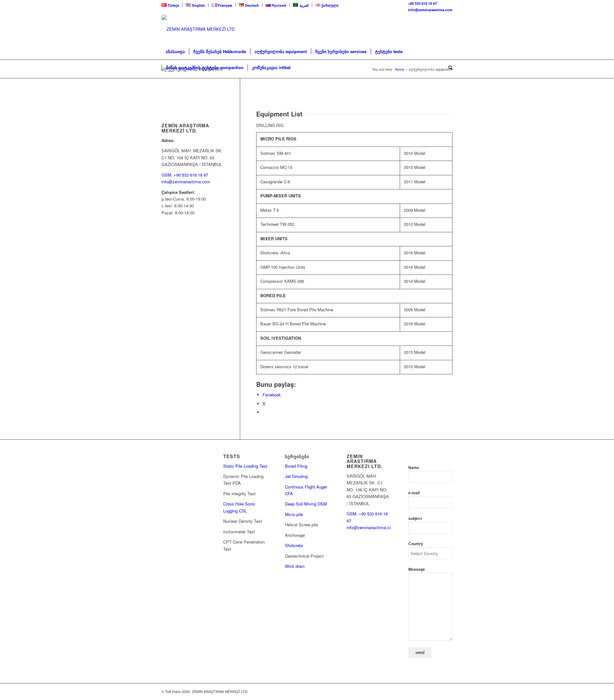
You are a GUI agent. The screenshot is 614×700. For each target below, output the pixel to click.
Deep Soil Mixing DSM (306, 504)
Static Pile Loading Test (245, 466)
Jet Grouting (296, 476)
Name (413, 467)
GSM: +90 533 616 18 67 (184, 175)
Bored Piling (296, 466)
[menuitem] (172, 5)
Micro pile (294, 514)
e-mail (414, 493)
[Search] (448, 68)
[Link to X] (438, 29)
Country (415, 543)
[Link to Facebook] (448, 29)
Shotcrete (294, 545)
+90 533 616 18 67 (422, 3)
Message (416, 569)
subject (415, 518)
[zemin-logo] (209, 29)
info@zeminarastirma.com (430, 9)
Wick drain (294, 566)
